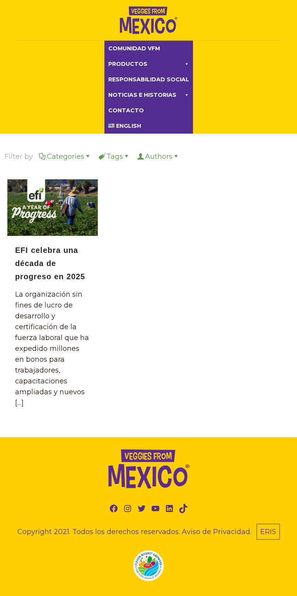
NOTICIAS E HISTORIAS (142, 94)
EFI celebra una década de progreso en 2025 (50, 263)
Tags (114, 156)
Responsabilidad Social (148, 79)
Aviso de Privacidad (216, 531)
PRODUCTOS (127, 63)
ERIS (268, 531)
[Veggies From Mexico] (148, 20)
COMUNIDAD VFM (134, 48)
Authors (158, 156)
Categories (65, 156)
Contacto (126, 110)
